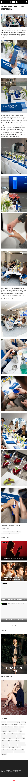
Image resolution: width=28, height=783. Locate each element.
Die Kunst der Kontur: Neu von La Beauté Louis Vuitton (13, 620)
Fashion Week (12, 735)
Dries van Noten (16, 729)
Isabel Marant (20, 742)
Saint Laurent (5, 749)
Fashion (21, 733)
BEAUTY (4, 542)
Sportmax (13, 749)
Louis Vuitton (22, 745)
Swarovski (21, 749)
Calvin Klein (14, 724)
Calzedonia (22, 724)
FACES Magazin (5, 12)
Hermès (17, 740)
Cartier (4, 726)
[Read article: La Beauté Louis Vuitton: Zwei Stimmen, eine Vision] (14, 550)
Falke (4, 733)
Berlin (23, 722)
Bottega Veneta (5, 724)
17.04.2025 (13, 12)
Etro (20, 731)
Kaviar (13, 531)
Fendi (20, 735)
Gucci (11, 738)
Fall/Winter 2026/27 (12, 733)
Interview (12, 742)
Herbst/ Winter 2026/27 (7, 740)
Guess (17, 738)
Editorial (4, 731)
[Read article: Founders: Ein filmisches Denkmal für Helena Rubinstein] (14, 591)
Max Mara (4, 747)
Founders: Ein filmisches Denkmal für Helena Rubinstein (13, 599)
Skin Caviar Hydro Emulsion (7, 533)
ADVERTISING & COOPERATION (13, 771)
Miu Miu (11, 747)
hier (19, 525)
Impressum (8, 770)
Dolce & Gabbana (6, 729)
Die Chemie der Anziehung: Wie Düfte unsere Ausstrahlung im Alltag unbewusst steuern (11, 578)
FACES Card (3, 771)
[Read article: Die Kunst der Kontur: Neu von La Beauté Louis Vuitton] (14, 612)
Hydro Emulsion (7, 531)
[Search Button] (26, 2)
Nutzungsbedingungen (16, 770)
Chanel (10, 726)
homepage (5, 742)
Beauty (17, 722)
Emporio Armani (12, 731)
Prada (18, 747)
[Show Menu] (1, 2)
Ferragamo (4, 738)
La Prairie (18, 531)
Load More (14, 625)
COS (16, 726)
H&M (23, 738)
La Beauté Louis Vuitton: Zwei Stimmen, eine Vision (12, 559)
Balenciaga (10, 722)
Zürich (4, 754)
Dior (21, 726)
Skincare (16, 533)
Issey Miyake (5, 745)
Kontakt (2, 770)
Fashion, (4, 735)
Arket (4, 722)
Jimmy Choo (13, 745)
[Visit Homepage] (14, 2)
